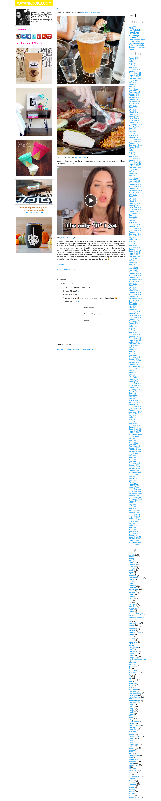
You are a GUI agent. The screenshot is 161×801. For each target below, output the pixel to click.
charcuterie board (135, 578)
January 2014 (134, 336)
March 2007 (133, 484)
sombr (131, 757)
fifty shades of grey (136, 614)
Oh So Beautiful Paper (137, 43)
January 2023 (134, 137)
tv (129, 774)
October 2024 (134, 99)
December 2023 (135, 118)
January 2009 (134, 448)
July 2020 (132, 194)
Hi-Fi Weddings (135, 41)
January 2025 (134, 94)
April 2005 (132, 507)
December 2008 (135, 450)
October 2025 (134, 77)
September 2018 (135, 234)
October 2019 (134, 211)
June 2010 (133, 418)
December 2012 (135, 361)
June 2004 (133, 525)
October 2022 (134, 143)
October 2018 (134, 232)
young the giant (135, 797)
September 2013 (135, 344)
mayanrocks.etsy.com (34, 212)
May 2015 (132, 306)
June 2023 (133, 130)
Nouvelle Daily (134, 32)
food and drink (86, 12)
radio (131, 740)
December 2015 (135, 293)
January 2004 (134, 535)
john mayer (133, 670)
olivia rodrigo (134, 721)
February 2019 (134, 224)
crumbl (131, 591)
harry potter (133, 648)
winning (132, 790)
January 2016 (134, 291)
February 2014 (134, 334)
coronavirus (133, 589)
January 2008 (134, 465)
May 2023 (132, 132)
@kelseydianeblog (67, 238)
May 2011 (132, 397)
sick (130, 754)
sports (131, 763)
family (131, 610)
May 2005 (132, 505)
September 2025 (135, 79)
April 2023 (132, 134)
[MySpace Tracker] (80, 799)
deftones (132, 596)
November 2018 (135, 230)
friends (131, 625)
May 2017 (132, 264)
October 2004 (134, 518)
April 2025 (132, 88)
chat (130, 579)
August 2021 (134, 170)
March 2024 (133, 113)
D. (58, 9)
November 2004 (135, 516)
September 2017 (135, 257)
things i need (134, 771)
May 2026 (132, 64)
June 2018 (133, 240)
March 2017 (133, 268)
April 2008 (132, 459)
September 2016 (135, 279)
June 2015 (133, 304)
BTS (130, 574)
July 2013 (132, 348)
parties (131, 723)
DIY (130, 602)
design (131, 598)
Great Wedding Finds (137, 39)
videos (131, 780)
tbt (130, 767)
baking (131, 559)
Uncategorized (134, 776)
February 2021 (134, 181)
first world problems (136, 617)
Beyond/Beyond (135, 36)
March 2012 (133, 378)
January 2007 (134, 488)
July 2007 (132, 476)
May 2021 (132, 175)
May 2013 (132, 351)
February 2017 (134, 270)
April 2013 (132, 353)
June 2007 (133, 478)
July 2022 (132, 149)
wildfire (131, 788)
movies (131, 708)
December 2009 (135, 429)
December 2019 (135, 207)
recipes (132, 742)
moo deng (132, 702)
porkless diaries (135, 737)
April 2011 (132, 399)
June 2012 (133, 372)
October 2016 (134, 277)
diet (130, 600)
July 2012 (132, 370)
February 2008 (134, 463)
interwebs (132, 665)
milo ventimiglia (134, 701)
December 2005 (135, 497)
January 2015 (134, 313)
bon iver (132, 570)
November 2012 (135, 363)
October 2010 (134, 410)
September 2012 (135, 366)
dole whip (132, 604)
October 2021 (134, 166)
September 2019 (135, 213)
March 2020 (133, 202)
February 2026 (134, 69)
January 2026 (134, 71)
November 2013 (135, 340)
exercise (132, 606)
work (131, 795)
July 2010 (132, 416)
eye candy (133, 608)
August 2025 (134, 81)
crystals (132, 593)
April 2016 (132, 289)
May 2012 (132, 374)
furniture (132, 631)
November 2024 (135, 98)
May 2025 (132, 86)
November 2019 (135, 209)
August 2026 (134, 58)
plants (131, 733)
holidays (132, 653)
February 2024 (134, 115)
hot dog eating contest (137, 659)
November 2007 (135, 469)
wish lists (132, 791)
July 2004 (132, 524)
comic (131, 583)
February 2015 (134, 312)
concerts (132, 587)
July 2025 (132, 82)
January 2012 (134, 382)
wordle (131, 793)
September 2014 (135, 321)
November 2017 (135, 253)
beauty (131, 562)
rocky (131, 746)
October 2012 (134, 365)
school (131, 752)
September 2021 (135, 168)
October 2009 (134, 433)
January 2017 (134, 272)
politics (131, 735)
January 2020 (134, 206)
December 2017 (135, 251)
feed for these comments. (68, 349)
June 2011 (133, 395)
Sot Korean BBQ (81, 157)
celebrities (133, 576)
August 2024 (134, 103)
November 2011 (135, 385)
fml (130, 621)
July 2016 (132, 283)
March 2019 (133, 223)
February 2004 (134, 533)
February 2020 (134, 204)
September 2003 (135, 543)
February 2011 (134, 402)
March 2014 (133, 332)
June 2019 (133, 217)
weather (132, 782)
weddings (132, 784)
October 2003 (134, 541)
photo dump (133, 729)
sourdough (133, 761)
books (131, 572)
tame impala (133, 765)
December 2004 (135, 514)
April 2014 (132, 330)
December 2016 (135, 274)
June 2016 (133, 285)
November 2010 (135, 408)
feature (131, 612)
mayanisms (133, 695)
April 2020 (132, 200)
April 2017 (132, 266)
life (130, 678)
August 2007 (134, 474)
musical (132, 714)
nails (130, 716)
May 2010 (132, 419)
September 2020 (135, 190)
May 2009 (132, 440)
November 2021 (135, 164)
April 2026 (132, 65)
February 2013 (134, 357)
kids (130, 674)
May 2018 (132, 241)
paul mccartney (135, 725)
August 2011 (133, 391)
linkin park (133, 680)
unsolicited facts (135, 778)
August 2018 (134, 236)
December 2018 (135, 228)
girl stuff (132, 640)
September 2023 (135, 124)
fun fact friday (134, 627)
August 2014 (134, 323)
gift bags (132, 638)
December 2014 (135, 315)
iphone (131, 667)
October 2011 (134, 387)
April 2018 (132, 243)
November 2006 (135, 491)
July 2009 (132, 438)
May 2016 (132, 287)
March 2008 (133, 461)
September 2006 (135, 493)
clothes (131, 581)
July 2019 (132, 215)
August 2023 (134, 126)
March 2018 (133, 245)
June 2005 (133, 503)
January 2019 (134, 226)
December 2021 (135, 162)
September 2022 (135, 145)
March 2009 (133, 444)
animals (132, 555)
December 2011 (135, 383)
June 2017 (133, 262)
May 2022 (132, 153)
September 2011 (135, 389)
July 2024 (132, 105)
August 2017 (134, 259)
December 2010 (135, 406)
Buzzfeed (132, 26)
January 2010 (134, 427)
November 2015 (135, 295)
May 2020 (132, 198)
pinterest (132, 731)
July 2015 (132, 302)
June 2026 (133, 62)
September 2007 (135, 472)
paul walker (133, 727)
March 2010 (133, 423)
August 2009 (134, 436)
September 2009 (135, 435)
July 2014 (132, 325)
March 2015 (133, 310)
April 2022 (132, 154)
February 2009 (134, 446)
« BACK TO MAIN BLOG (66, 270)
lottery (131, 685)
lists (130, 682)
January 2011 (134, 404)
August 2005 (134, 501)
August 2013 (134, 346)
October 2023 (134, 122)
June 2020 (133, 196)
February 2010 (134, 425)
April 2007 (132, 482)
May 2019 (132, 219)
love (130, 687)
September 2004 (135, 520)
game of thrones (135, 632)
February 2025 (134, 92)
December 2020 (135, 185)
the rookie (132, 769)
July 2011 (132, 393)
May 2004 (132, 527)
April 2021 (132, 177)
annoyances (133, 557)
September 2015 (135, 298)
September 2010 (135, 412)
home (131, 655)
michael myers (134, 697)
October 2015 (134, 296)
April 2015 (132, 308)
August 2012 (134, 368)
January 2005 (134, 512)
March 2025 (133, 90)
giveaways (133, 642)
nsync (131, 718)
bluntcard (132, 568)
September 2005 (135, 499)
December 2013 (135, 338)
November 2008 (135, 452)
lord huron (133, 684)
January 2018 (134, 249)
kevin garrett (134, 672)
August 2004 (134, 522)
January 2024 (134, 117)
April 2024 (132, 111)
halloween (132, 646)
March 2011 (133, 401)
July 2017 (132, 260)
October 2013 (134, 342)
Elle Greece (133, 28)
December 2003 (135, 537)
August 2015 (134, 300)
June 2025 (133, 84)
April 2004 (132, 529)
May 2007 (132, 480)
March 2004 (133, 531)
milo (130, 699)
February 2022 (134, 158)
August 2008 (134, 454)
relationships (134, 744)
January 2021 (134, 183)
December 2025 (135, 73)
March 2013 (133, 355)
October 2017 (134, 255)
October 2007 (134, 471)
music (131, 712)
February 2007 (134, 486)
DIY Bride (132, 37)
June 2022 (133, 151)
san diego (96, 12)
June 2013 (133, 349)
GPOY (131, 644)
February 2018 (134, 247)
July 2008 (132, 455)
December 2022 (135, 139)
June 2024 (133, 107)
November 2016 (135, 276)
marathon (132, 691)
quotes (131, 738)
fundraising (133, 629)
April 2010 (132, 421)
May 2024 (132, 109)
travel (131, 773)
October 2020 (134, 188)
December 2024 (135, 96)
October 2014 (134, 319)
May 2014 (132, 329)
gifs (130, 636)
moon (131, 704)
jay (130, 668)
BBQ (131, 561)
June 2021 (133, 173)
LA (130, 676)
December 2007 (135, 467)
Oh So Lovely (134, 34)
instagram (132, 663)
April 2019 (132, 221)
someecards (134, 759)
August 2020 (134, 192)
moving (131, 710)
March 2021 (133, 179)
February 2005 (134, 510)
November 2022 (135, 141)
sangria (132, 750)
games (131, 634)
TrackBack (88, 349)
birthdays (132, 566)
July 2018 (132, 238)
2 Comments (62, 264)
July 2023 (132, 128)
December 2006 (135, 490)
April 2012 (132, 376)
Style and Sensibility (136, 45)
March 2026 (133, 67)
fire (130, 615)
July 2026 (132, 60)
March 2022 (133, 156)
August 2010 (134, 414)
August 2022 (134, 147)
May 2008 (132, 457)
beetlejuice (133, 564)
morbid (131, 706)
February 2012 (134, 380)
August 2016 (134, 281)
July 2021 (132, 171)
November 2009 (135, 431)
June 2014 (133, 327)
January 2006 (134, 495)
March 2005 (133, 508)
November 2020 (135, 187)
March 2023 (133, 135)
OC (130, 720)
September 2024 (135, 101)
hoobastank (133, 657)
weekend (132, 786)
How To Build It (134, 30)
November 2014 (135, 317)
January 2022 (134, 160)
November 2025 (135, 75)
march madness (135, 693)
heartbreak (133, 651)
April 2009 (132, 442)
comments (133, 585)
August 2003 (134, 544)
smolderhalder (134, 756)
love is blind (133, 689)
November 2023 (135, 120)
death (131, 595)
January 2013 (134, 359)
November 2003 (135, 539)
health (131, 649)
